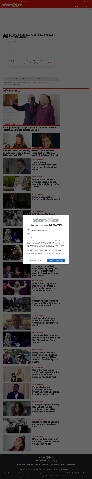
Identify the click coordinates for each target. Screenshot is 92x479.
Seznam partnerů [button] (50, 246)
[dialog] (46, 239)
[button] (46, 238)
